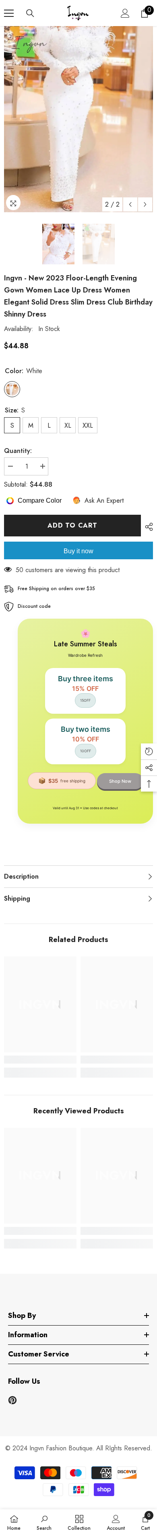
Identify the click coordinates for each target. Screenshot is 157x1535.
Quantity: (18, 450)
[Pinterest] (12, 1400)
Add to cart (72, 525)
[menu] (9, 13)
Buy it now (78, 551)
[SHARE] (147, 526)
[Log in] (125, 13)
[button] (130, 204)
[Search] (30, 13)
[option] (78, 119)
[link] (40, 1060)
